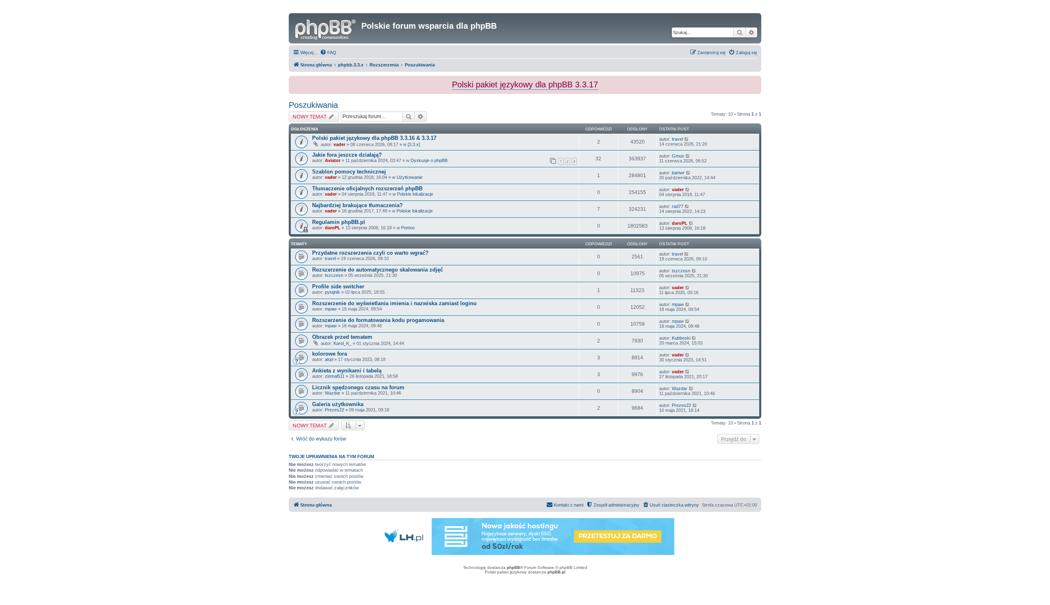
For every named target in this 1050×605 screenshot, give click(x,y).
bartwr (678, 172)
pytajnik (332, 292)
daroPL (332, 227)
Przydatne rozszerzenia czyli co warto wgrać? (370, 253)
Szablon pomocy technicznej (349, 172)
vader (339, 144)
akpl (329, 359)
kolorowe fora (329, 354)
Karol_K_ (342, 343)
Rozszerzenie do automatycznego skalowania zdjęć (377, 270)
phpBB (513, 567)
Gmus (678, 155)
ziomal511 (335, 376)
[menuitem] (328, 52)
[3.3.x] (414, 144)
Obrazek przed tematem (342, 337)
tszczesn (334, 275)
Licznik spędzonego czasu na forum (358, 387)
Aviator (332, 160)
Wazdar (332, 392)
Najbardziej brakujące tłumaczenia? (357, 205)
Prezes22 (334, 409)
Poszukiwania (313, 105)
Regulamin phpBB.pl (338, 222)
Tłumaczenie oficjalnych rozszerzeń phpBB (367, 188)
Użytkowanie (409, 177)
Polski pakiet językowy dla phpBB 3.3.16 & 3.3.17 (374, 138)
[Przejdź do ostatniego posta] (686, 139)
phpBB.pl (556, 572)
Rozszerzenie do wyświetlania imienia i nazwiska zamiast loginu (394, 303)
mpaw (331, 308)
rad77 (677, 206)
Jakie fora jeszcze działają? (347, 155)
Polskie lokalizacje (415, 194)
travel (677, 139)
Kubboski (681, 338)
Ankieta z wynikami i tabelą (346, 371)
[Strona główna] (326, 28)
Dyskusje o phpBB (429, 160)
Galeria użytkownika (337, 404)
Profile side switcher (338, 286)
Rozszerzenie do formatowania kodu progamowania (378, 320)
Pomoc (408, 227)
